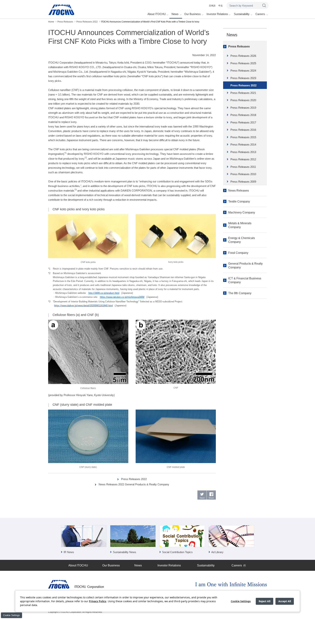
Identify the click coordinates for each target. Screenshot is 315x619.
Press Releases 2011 (243, 166)
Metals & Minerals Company (239, 225)
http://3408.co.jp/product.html (103, 293)
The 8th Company (239, 293)
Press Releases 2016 (243, 129)
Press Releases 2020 (243, 100)
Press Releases (239, 46)
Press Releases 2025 (243, 63)
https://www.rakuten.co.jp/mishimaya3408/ (122, 297)
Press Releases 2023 (243, 78)
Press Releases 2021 (243, 92)
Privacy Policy (97, 601)
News (232, 34)
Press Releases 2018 (243, 114)
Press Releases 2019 (243, 107)
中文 (220, 5)
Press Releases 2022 (134, 479)
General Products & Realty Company (245, 265)
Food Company (238, 252)
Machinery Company (241, 212)
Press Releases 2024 (243, 70)
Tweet (202, 498)
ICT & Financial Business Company (244, 280)
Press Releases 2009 (243, 181)
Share (211, 498)
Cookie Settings (11, 615)
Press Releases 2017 (243, 122)
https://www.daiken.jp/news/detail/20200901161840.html (83, 305)
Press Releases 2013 (243, 152)
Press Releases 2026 (243, 55)
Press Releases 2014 (243, 144)
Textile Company (239, 201)
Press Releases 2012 (243, 159)
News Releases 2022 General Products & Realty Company (134, 484)
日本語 (212, 5)
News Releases (238, 190)
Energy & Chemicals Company (241, 239)
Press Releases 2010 (243, 174)
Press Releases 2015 (243, 137)
